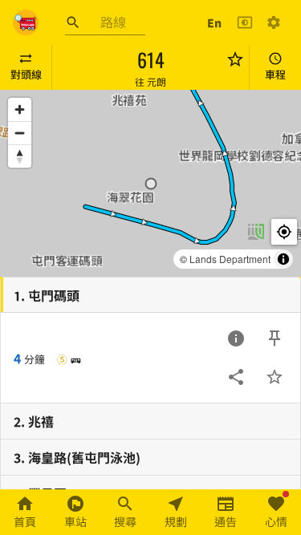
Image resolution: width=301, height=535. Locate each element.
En (214, 22)
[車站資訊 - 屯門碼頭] (236, 338)
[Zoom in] (19, 109)
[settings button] (273, 22)
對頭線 (26, 74)
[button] (151, 184)
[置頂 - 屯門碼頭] (274, 338)
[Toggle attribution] (283, 259)
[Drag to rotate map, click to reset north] (19, 156)
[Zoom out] (19, 132)
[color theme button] (244, 22)
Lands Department (229, 258)
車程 (275, 74)
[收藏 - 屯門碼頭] (274, 377)
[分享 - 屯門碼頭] (236, 377)
